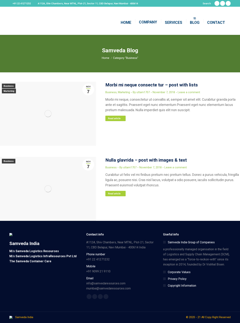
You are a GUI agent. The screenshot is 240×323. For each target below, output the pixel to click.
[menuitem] (126, 21)
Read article (114, 118)
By (141, 92)
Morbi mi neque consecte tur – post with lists (151, 85)
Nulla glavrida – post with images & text (146, 160)
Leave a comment (189, 92)
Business (9, 86)
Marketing (9, 91)
